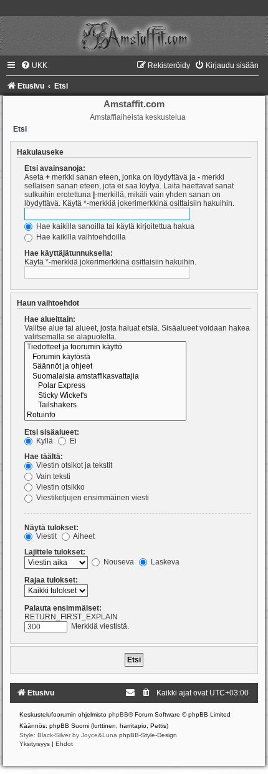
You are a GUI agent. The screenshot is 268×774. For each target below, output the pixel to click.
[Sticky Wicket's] (105, 396)
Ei (72, 441)
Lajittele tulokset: (54, 552)
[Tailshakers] (105, 405)
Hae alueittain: (49, 319)
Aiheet (83, 536)
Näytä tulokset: (51, 527)
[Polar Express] (105, 386)
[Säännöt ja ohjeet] (105, 367)
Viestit (45, 536)
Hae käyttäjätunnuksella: (68, 253)
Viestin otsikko (59, 487)
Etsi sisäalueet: (51, 432)
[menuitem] (34, 65)
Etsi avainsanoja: (54, 168)
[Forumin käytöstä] (105, 357)
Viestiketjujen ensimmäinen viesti (91, 497)
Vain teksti (52, 476)
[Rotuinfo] (105, 415)
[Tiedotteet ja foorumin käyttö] (105, 347)
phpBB (118, 714)
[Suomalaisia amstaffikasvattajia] (105, 377)
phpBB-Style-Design (148, 735)
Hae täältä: (43, 456)
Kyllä (43, 441)
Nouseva (118, 562)
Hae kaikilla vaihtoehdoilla (80, 237)
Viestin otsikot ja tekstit (73, 465)
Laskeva (164, 562)
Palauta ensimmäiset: (63, 608)
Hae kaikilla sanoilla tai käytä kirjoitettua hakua (114, 226)
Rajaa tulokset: (51, 580)
